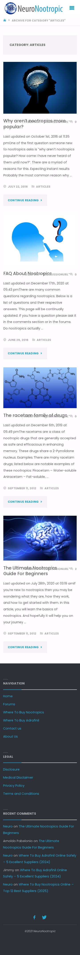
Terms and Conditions (21, 793)
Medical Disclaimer (18, 777)
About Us (10, 736)
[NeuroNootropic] (33, 8)
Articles (43, 186)
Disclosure (11, 769)
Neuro (8, 826)
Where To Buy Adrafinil (21, 720)
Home (8, 696)
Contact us (12, 728)
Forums (9, 704)
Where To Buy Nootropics (23, 712)
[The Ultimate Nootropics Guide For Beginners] (39, 538)
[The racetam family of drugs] (39, 387)
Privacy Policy (13, 785)
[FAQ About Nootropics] (39, 240)
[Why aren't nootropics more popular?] (39, 88)
